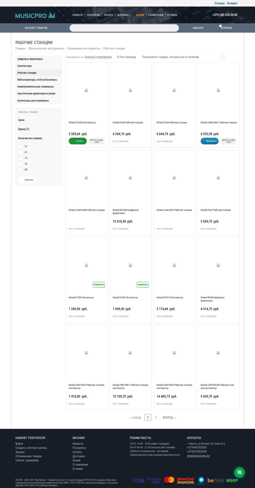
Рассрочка (93, 14)
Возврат (232, 3)
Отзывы (220, 3)
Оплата (108, 14)
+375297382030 (197, 451)
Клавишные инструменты (84, 48)
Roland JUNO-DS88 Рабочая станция (87, 210)
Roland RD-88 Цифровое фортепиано (212, 299)
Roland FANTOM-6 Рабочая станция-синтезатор (87, 387)
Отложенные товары (28, 456)
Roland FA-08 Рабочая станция (172, 122)
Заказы (20, 452)
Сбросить (29, 180)
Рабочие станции (114, 48)
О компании (156, 14)
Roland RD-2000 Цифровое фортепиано (126, 212)
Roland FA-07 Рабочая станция (216, 210)
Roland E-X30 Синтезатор (125, 297)
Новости (77, 14)
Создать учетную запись (31, 448)
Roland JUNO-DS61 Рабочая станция (219, 122)
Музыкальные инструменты (47, 48)
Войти (19, 443)
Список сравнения (27, 460)
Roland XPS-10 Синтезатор (170, 297)
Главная (20, 48)
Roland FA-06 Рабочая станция (128, 122)
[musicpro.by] (35, 15)
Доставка (123, 14)
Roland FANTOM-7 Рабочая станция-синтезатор (131, 387)
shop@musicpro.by (198, 456)
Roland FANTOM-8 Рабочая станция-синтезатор (174, 387)
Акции (140, 14)
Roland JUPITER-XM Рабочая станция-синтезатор (217, 387)
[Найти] (175, 28)
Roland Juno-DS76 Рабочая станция (174, 210)
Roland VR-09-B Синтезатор (82, 122)
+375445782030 (197, 447)
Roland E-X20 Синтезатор (81, 297)
